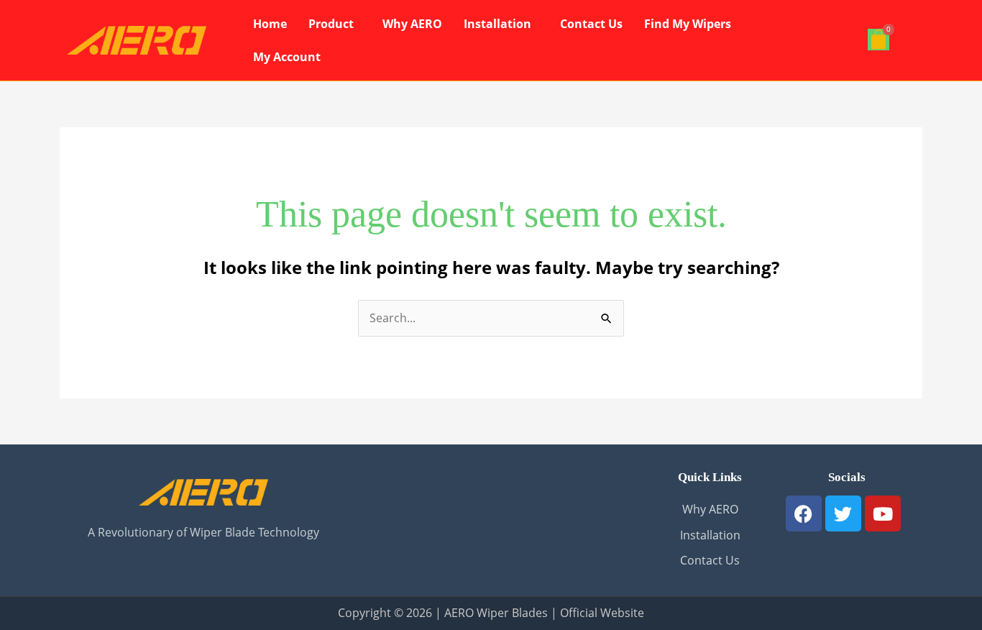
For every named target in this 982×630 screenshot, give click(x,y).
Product (331, 24)
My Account (287, 57)
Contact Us (591, 24)
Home (270, 24)
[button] (335, 23)
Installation (497, 24)
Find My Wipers (687, 24)
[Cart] (878, 39)
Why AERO (412, 24)
